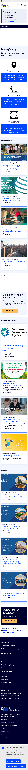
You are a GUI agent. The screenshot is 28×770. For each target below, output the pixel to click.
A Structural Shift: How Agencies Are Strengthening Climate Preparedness (12, 528)
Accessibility (4, 738)
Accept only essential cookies (16, 766)
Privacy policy (5, 731)
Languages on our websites (9, 725)
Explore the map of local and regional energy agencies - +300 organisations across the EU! (14, 77)
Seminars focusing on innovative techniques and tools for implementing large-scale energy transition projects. (14, 129)
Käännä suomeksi (9, 19)
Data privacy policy (6, 682)
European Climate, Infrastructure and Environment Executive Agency (11, 694)
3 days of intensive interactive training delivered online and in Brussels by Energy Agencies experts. (14, 103)
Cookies (3, 728)
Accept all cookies (13, 761)
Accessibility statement (7, 671)
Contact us (4, 719)
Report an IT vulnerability (8, 722)
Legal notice (4, 679)
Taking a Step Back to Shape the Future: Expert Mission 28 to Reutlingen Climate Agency (13, 167)
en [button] (17, 5)
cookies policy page (11, 750)
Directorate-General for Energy (10, 698)
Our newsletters (5, 668)
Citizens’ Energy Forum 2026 (11, 456)
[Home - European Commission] (5, 5)
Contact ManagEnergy (7, 665)
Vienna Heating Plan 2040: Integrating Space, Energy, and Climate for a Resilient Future (12, 561)
